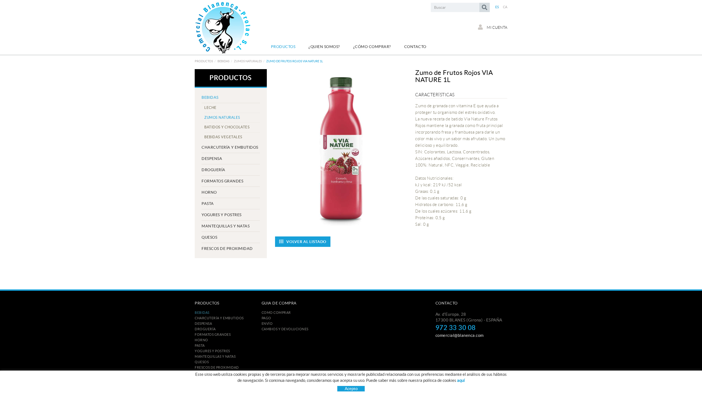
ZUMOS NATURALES (248, 61)
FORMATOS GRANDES (222, 181)
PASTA (208, 203)
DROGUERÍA (213, 170)
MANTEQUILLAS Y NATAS (226, 226)
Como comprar (276, 312)
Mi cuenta (496, 27)
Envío (267, 323)
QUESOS (209, 237)
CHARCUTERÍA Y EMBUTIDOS (230, 147)
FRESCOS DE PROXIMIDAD (227, 248)
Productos (204, 61)
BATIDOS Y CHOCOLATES (227, 127)
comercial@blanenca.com (459, 335)
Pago (266, 318)
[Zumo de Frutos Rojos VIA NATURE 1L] (341, 147)
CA (505, 7)
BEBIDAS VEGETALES (223, 137)
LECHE (210, 108)
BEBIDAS (223, 61)
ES (497, 7)
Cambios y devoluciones (285, 329)
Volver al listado (306, 241)
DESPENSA (212, 158)
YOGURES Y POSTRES (222, 215)
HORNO (209, 192)
